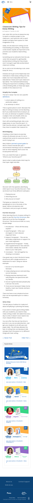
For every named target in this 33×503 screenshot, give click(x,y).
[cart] (30, 2)
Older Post (25, 338)
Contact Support (24, 482)
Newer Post (8, 338)
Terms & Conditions (21, 497)
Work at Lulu (9, 485)
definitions (6, 97)
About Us (9, 482)
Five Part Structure (20, 217)
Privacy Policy (12, 497)
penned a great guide (19, 144)
